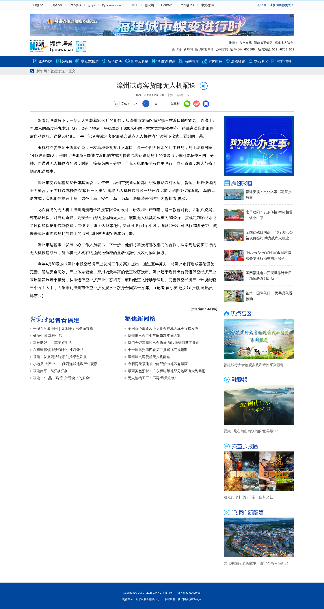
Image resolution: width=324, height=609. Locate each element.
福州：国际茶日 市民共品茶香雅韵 (269, 295)
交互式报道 (90, 61)
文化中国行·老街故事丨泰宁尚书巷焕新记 (256, 563)
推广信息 (284, 61)
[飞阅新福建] (259, 512)
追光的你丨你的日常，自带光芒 (248, 496)
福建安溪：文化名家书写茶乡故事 (269, 194)
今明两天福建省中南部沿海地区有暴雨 (158, 363)
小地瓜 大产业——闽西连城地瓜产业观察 (65, 363)
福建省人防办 (284, 42)
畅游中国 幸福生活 (47, 335)
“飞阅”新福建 (166, 61)
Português (187, 5)
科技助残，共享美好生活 (52, 342)
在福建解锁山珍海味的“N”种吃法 (58, 349)
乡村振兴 (215, 61)
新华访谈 (115, 61)
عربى (91, 5)
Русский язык (111, 5)
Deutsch (167, 5)
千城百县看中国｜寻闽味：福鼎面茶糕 (63, 328)
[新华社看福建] (76, 319)
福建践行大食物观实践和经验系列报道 (254, 364)
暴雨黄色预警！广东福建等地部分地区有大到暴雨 (166, 370)
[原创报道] (259, 183)
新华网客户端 (204, 49)
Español (56, 5)
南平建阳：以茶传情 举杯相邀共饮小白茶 (269, 214)
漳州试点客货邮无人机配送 (149, 356)
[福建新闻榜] (171, 319)
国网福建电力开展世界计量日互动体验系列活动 (269, 275)
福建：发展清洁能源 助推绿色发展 (60, 356)
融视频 (66, 61)
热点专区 (261, 61)
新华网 (188, 49)
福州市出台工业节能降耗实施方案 (154, 335)
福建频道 (58, 70)
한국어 (149, 5)
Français (75, 5)
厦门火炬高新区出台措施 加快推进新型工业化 (163, 342)
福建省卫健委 (263, 42)
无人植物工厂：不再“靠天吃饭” (152, 377)
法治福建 (238, 61)
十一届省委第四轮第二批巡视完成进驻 (158, 349)
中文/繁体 (207, 5)
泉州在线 (245, 42)
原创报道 (45, 61)
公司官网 (222, 49)
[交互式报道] (259, 445)
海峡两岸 (192, 61)
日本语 (133, 5)
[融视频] (259, 379)
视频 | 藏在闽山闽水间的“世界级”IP (251, 430)
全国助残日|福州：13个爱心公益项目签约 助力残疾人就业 (269, 235)
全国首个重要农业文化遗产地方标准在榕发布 (163, 328)
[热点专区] (259, 313)
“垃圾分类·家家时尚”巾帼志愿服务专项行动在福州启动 (268, 255)
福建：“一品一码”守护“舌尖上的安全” (61, 377)
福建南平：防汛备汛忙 (50, 370)
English (38, 5)
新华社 (176, 49)
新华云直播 (140, 61)
